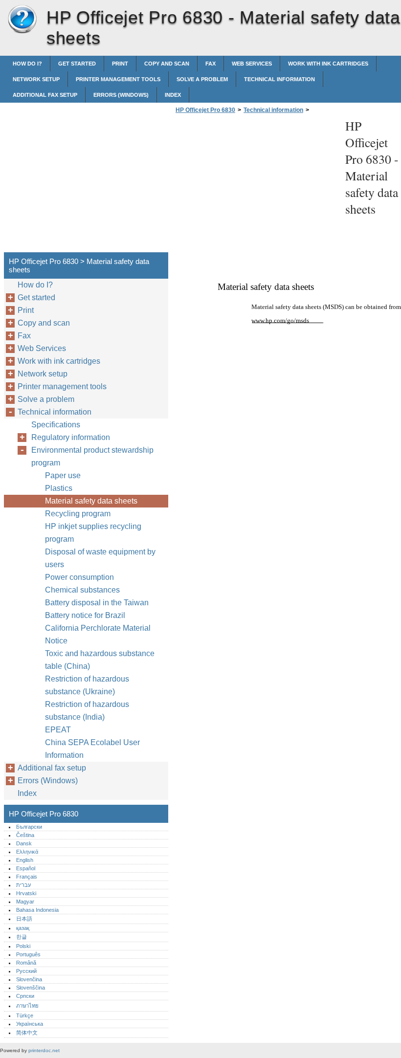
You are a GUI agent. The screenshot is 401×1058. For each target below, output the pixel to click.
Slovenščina (30, 988)
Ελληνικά (27, 852)
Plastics (58, 488)
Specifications (55, 424)
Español (25, 868)
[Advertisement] (255, 185)
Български (29, 827)
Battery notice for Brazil (85, 615)
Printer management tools (118, 79)
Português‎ (28, 954)
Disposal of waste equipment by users (100, 558)
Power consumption (79, 577)
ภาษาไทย (27, 1006)
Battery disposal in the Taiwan (97, 602)
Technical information (279, 79)
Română (26, 963)
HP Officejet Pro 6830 (22, 19)
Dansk (24, 843)
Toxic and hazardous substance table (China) (100, 659)
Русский (26, 971)
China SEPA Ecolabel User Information (92, 748)
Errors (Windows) (121, 95)
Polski (23, 946)
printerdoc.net (44, 1050)
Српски (25, 996)
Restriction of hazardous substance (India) (87, 710)
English (24, 860)
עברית (23, 885)
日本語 (24, 919)
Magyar (25, 901)
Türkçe (24, 1015)
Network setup (36, 79)
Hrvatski (26, 893)
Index (173, 95)
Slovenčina (29, 979)
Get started (77, 63)
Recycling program (78, 513)
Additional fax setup (45, 95)
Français (26, 877)
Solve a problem (202, 79)
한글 (21, 937)
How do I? (27, 63)
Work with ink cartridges (328, 63)
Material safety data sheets (91, 501)
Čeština (25, 835)
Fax (210, 63)
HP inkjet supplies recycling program (93, 532)
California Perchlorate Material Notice (98, 634)
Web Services (252, 63)
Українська (29, 1024)
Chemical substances (82, 590)
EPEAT (58, 730)
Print (120, 63)
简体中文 (27, 1033)
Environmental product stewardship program (92, 456)
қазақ (22, 928)
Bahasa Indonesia (37, 910)
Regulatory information (70, 437)
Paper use (63, 475)
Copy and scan (166, 63)
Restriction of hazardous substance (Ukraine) (87, 685)
